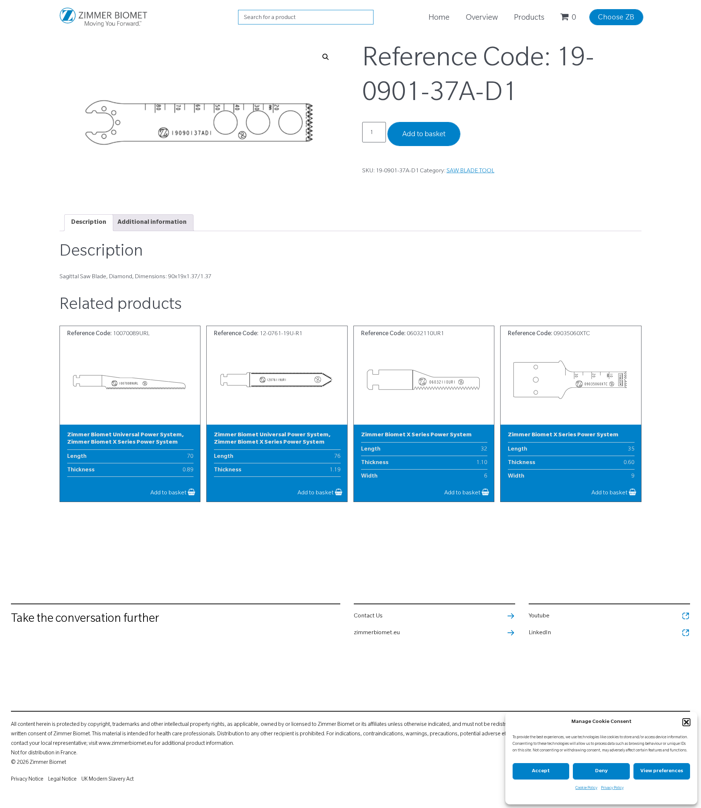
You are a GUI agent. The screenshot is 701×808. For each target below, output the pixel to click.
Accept (541, 771)
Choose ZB (616, 18)
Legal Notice (62, 780)
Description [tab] (88, 222)
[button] (686, 722)
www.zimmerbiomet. (123, 744)
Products (529, 18)
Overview (482, 18)
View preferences (661, 771)
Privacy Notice (27, 780)
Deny (601, 771)
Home (439, 18)
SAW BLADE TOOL (470, 171)
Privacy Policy (612, 788)
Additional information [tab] (152, 222)
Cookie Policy (586, 788)
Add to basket (423, 135)
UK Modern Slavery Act (107, 780)
